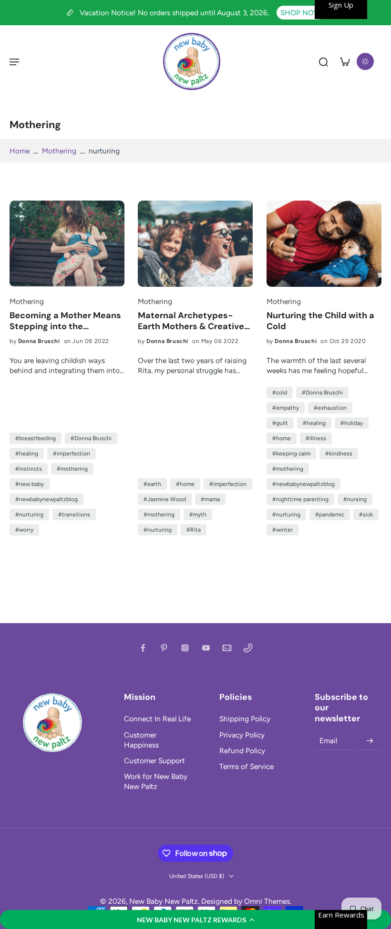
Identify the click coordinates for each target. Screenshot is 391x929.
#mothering (72, 468)
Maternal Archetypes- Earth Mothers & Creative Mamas (191, 321)
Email (328, 740)
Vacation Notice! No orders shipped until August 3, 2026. (175, 12)
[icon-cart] (344, 61)
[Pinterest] (164, 647)
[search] (323, 61)
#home (185, 484)
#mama (210, 499)
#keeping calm (291, 453)
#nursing (355, 499)
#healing (26, 453)
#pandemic (329, 514)
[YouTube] (206, 647)
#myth (197, 514)
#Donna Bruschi (91, 438)
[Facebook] (143, 647)
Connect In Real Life (157, 718)
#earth (152, 484)
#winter (282, 529)
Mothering (59, 150)
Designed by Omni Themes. (246, 901)
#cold (279, 392)
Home (20, 150)
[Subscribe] (370, 740)
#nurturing (29, 514)
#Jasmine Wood (165, 499)
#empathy (285, 407)
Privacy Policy (242, 734)
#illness (316, 438)
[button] (195, 919)
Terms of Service (246, 766)
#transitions (74, 514)
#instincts (28, 468)
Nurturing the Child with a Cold (320, 321)
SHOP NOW (300, 12)
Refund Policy (242, 750)
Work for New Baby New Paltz (155, 781)
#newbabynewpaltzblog (46, 499)
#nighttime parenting (300, 499)
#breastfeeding (35, 438)
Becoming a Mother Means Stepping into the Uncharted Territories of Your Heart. (65, 321)
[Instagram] (185, 647)
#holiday (351, 423)
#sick (366, 514)
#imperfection (71, 453)
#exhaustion (330, 407)
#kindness (338, 453)
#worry (24, 529)
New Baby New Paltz (163, 901)
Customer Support (154, 760)
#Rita (193, 529)
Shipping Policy (244, 718)
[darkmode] (365, 61)
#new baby (29, 484)
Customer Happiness (141, 739)
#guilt (280, 423)
